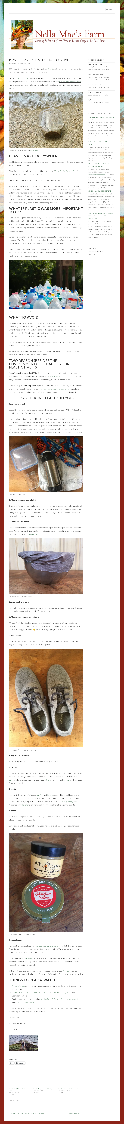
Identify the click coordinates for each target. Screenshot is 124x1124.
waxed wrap (34, 534)
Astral (46, 780)
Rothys (66, 780)
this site (25, 805)
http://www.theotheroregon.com (96, 174)
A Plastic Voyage (18, 986)
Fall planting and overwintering (43, 1089)
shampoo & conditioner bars (46, 946)
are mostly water (53, 376)
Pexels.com (34, 150)
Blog (19, 1100)
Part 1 (50, 69)
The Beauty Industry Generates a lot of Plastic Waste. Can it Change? (40, 992)
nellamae (27, 63)
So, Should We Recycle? (24, 1002)
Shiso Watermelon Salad (100, 191)
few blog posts (23, 78)
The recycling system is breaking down (55, 389)
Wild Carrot (67, 971)
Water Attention (75, 1114)
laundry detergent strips (71, 801)
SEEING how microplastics (70, 81)
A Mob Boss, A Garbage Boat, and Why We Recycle (62, 999)
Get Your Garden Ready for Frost (68, 1089)
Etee (17, 816)
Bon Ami (39, 795)
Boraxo (50, 795)
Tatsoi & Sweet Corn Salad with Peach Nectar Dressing (100, 215)
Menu (111, 9)
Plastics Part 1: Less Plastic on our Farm (27, 1114)
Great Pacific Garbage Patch (66, 171)
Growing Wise (28, 958)
